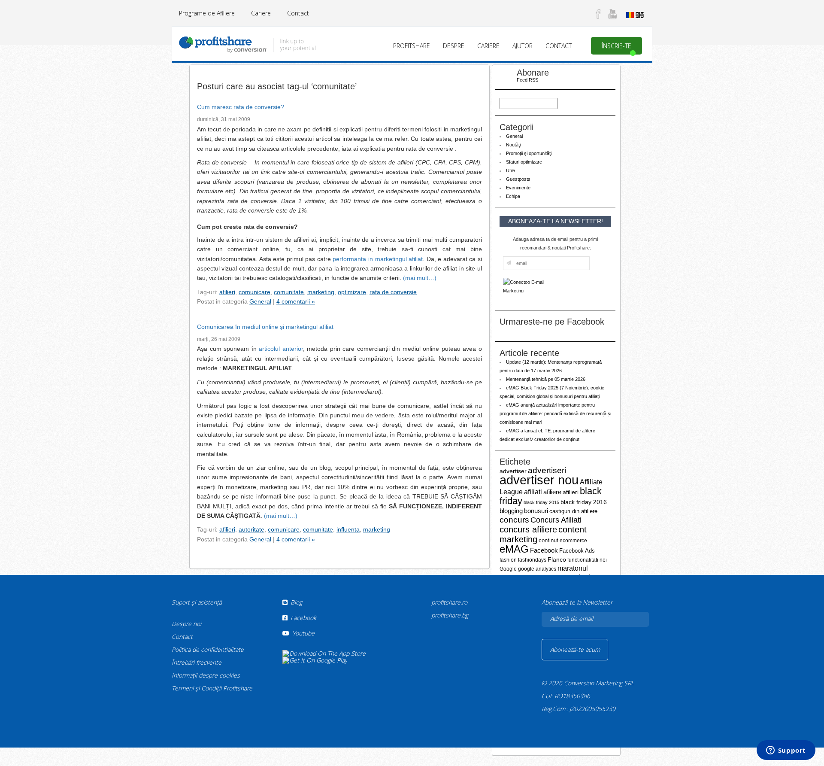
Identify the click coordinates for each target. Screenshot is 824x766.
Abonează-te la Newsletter (577, 602)
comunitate (289, 292)
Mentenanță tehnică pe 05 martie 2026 (545, 379)
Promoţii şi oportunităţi (528, 153)
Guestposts (518, 179)
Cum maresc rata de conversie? (240, 106)
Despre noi (186, 624)
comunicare (254, 292)
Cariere (261, 13)
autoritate (251, 529)
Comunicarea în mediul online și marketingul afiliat (265, 326)
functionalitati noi (587, 559)
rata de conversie (393, 292)
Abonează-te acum (575, 649)
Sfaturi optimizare (524, 161)
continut (548, 540)
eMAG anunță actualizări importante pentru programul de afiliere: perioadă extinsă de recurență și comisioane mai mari (555, 413)
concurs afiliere (528, 529)
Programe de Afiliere (207, 13)
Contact (298, 13)
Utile (510, 170)
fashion (508, 560)
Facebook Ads (577, 550)
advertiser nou (539, 480)
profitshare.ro (449, 602)
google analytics (537, 569)
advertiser (513, 471)
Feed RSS (527, 79)
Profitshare (411, 46)
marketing (320, 292)
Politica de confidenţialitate (208, 649)
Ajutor (522, 46)
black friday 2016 (583, 502)
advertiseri (547, 470)
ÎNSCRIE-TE (616, 46)
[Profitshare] (247, 43)
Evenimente (518, 187)
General (260, 301)
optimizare (352, 292)
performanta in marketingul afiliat (378, 258)
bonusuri (536, 510)
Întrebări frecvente (196, 662)
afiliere (552, 491)
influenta (348, 529)
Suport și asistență (197, 602)
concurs (514, 519)
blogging (511, 510)
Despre (453, 46)
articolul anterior (281, 348)
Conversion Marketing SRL (599, 683)
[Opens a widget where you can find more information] (785, 751)
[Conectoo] (526, 286)
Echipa (513, 196)
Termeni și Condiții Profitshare (212, 688)
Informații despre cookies (206, 675)
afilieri (227, 292)
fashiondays (532, 560)
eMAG (514, 549)
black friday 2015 (541, 502)
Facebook (544, 550)
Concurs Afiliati (556, 520)
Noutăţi (513, 144)
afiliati (533, 491)
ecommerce (573, 541)
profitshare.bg (449, 615)
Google (508, 569)
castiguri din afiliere (573, 511)
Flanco (557, 559)
